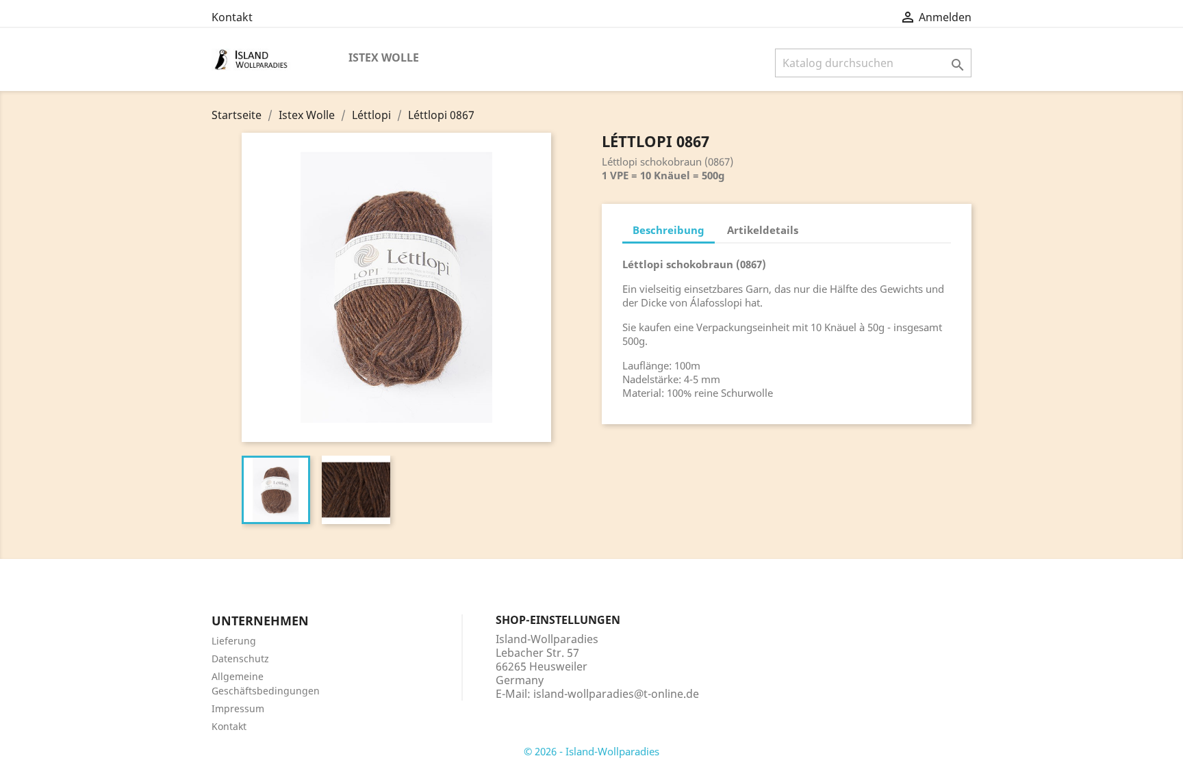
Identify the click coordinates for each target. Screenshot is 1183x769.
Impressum (238, 708)
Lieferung (234, 640)
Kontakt (232, 17)
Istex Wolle (383, 57)
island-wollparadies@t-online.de (616, 693)
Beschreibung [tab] (668, 230)
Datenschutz (240, 658)
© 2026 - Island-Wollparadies (591, 751)
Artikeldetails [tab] (762, 230)
